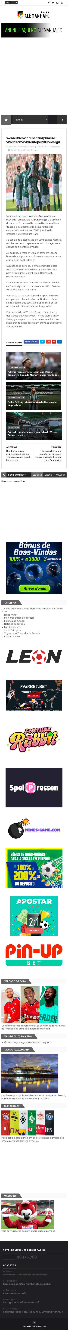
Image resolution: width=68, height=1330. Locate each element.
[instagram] (57, 3)
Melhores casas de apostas (19, 617)
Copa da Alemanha (17, 367)
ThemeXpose (39, 1326)
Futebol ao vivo (12, 627)
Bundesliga (16, 150)
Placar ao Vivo (12, 636)
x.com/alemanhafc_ (15, 1293)
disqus (48, 475)
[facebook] (49, 3)
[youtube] (61, 3)
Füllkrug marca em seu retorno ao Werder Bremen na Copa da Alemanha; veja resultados (33, 373)
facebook (60, 475)
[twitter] (53, 3)
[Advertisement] (34, 79)
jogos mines (11, 614)
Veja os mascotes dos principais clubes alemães (28, 1231)
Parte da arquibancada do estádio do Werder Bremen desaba (33, 434)
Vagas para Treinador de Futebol (22, 633)
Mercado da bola (16, 397)
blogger (37, 475)
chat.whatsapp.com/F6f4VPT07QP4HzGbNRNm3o (33, 1311)
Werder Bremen (30, 150)
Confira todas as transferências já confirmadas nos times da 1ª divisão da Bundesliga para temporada (33, 1027)
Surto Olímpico (12, 630)
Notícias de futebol (14, 624)
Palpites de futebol (14, 621)
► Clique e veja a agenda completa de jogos (26, 1042)
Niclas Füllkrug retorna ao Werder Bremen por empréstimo (32, 403)
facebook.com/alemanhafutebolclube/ (27, 1284)
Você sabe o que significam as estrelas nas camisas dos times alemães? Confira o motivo (32, 1139)
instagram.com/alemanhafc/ (21, 1302)
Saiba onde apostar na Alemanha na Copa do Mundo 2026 (32, 610)
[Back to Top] (34, 1322)
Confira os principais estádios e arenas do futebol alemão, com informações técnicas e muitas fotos (33, 1097)
